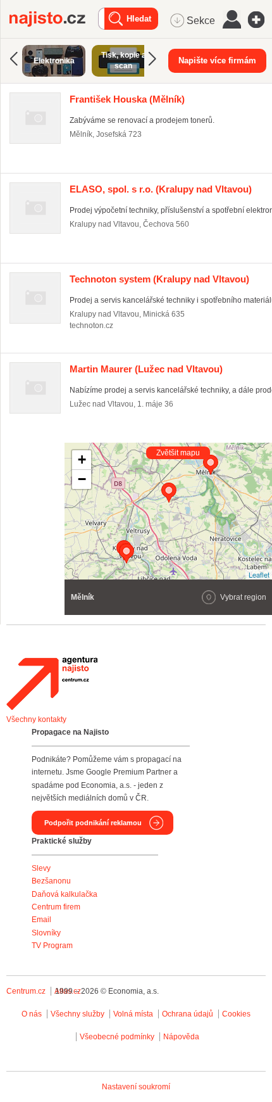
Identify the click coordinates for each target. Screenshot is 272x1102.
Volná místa (133, 1014)
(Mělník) (127, 99)
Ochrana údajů (187, 1014)
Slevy (41, 868)
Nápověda (181, 1036)
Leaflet (259, 574)
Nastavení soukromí (136, 1086)
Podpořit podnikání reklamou (93, 822)
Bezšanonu (51, 881)
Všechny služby (78, 1014)
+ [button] (82, 459)
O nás (32, 1014)
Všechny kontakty (36, 719)
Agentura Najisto (51, 683)
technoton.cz (91, 325)
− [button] (82, 479)
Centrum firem (56, 906)
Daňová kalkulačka (64, 894)
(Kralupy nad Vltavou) (161, 189)
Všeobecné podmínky (117, 1036)
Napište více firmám (217, 60)
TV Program (52, 945)
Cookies (236, 1014)
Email (41, 919)
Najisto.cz (53, 19)
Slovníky (46, 932)
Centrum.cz (26, 991)
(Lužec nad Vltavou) (146, 369)
